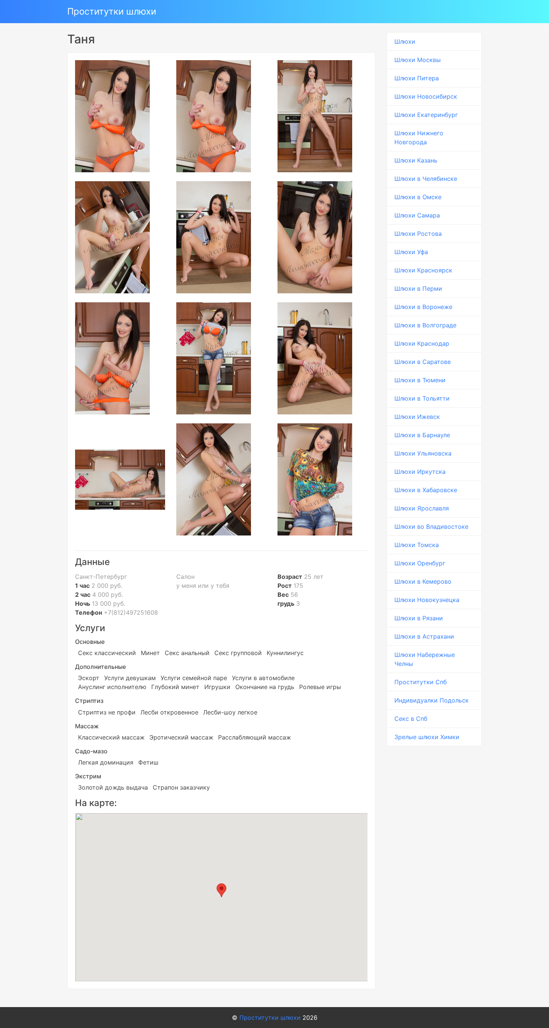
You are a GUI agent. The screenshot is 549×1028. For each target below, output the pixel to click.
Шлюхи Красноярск (423, 270)
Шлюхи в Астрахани (424, 636)
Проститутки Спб (420, 682)
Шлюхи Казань (415, 160)
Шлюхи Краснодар (421, 343)
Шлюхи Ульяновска (423, 453)
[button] (221, 890)
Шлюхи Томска (416, 545)
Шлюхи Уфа (411, 252)
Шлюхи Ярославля (421, 508)
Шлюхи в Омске (417, 197)
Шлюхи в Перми (418, 288)
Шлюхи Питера (416, 78)
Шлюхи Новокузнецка (426, 599)
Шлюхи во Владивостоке (431, 526)
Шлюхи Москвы (417, 60)
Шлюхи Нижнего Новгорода (418, 137)
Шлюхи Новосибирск (425, 96)
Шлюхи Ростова (418, 233)
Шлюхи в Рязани (418, 618)
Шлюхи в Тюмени (420, 380)
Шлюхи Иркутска (420, 471)
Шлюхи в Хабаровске (425, 490)
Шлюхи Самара (417, 215)
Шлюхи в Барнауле (422, 435)
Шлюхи (404, 41)
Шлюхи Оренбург (419, 563)
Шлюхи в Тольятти (422, 398)
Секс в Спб (410, 718)
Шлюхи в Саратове (422, 361)
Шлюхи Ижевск (417, 416)
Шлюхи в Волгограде (425, 325)
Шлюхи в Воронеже (423, 307)
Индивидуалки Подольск (431, 700)
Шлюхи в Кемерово (423, 581)
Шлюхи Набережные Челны (424, 659)
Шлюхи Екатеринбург (426, 114)
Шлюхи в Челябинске (425, 178)
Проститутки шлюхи (111, 11)
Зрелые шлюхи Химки (426, 737)
